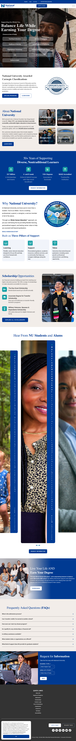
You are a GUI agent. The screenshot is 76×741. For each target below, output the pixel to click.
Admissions (38, 697)
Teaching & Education (15, 39)
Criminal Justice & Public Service (41, 49)
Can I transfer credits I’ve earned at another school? (17, 619)
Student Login (38, 702)
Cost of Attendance (38, 704)
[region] (16, 730)
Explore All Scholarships (15, 320)
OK (16, 736)
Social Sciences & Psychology (41, 44)
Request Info (68, 725)
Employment (38, 706)
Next (43, 678)
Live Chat (35, 1)
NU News (38, 710)
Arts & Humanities (41, 55)
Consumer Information (66, 737)
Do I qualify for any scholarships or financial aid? (16, 629)
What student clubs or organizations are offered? (16, 639)
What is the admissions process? (12, 614)
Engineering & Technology (15, 49)
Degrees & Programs (38, 695)
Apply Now (41, 6)
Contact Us (38, 708)
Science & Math (14, 60)
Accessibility (38, 713)
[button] (36, 545)
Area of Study (46, 670)
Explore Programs (10, 95)
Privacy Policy (35, 737)
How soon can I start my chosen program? (14, 624)
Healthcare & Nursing (15, 44)
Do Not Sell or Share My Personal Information (49, 737)
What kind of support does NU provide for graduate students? (20, 644)
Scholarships (38, 699)
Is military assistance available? (11, 634)
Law (15, 55)
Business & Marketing (41, 39)
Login (30, 1)
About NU (38, 693)
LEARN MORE (36, 588)
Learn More (8, 144)
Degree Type (45, 664)
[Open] (73, 6)
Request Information (38, 188)
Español (25, 1)
